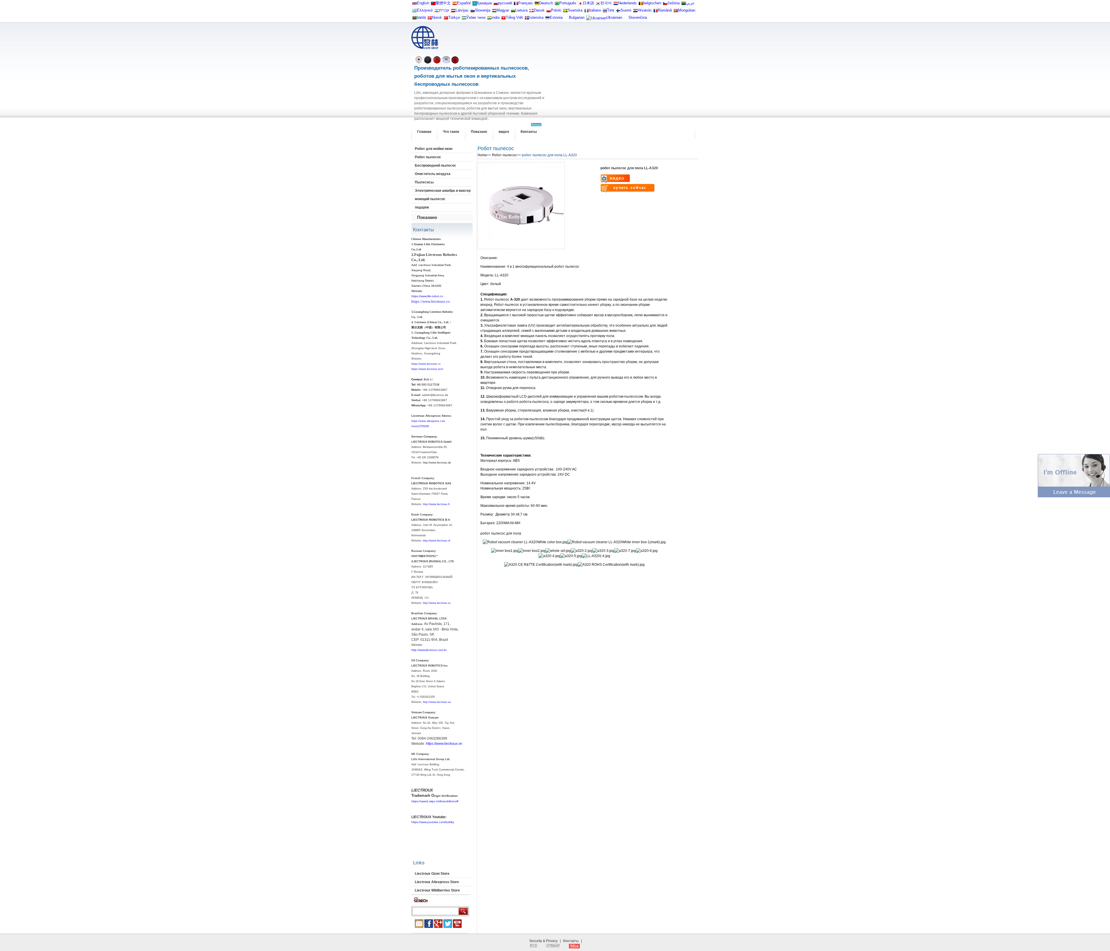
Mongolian (686, 10)
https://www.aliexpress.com (428, 421)
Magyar (503, 10)
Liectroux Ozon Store (432, 874)
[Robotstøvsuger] (531, 12)
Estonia (556, 17)
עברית (444, 10)
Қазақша (484, 3)
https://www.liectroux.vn (444, 744)
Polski (556, 10)
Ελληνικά (425, 10)
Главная (424, 132)
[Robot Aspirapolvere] (586, 12)
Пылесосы (424, 182)
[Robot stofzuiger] (615, 4)
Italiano (595, 10)
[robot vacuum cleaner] (414, 4)
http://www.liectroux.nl (436, 540)
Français (525, 3)
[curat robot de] (655, 12)
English (423, 3)
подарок (422, 207)
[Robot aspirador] (454, 4)
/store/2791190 (420, 426)
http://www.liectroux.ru (436, 603)
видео (504, 132)
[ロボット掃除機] (580, 4)
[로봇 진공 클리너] (598, 4)
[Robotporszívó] (494, 12)
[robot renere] (430, 19)
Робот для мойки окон (433, 149)
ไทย (610, 10)
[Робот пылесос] (474, 4)
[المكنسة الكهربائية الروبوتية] (683, 4)
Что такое (451, 132)
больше (536, 124)
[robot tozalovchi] (464, 19)
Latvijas (462, 10)
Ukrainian (614, 17)
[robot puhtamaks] (547, 19)
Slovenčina (637, 17)
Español (464, 3)
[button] (1074, 496)
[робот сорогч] (676, 12)
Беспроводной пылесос (435, 165)
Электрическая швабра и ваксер (443, 191)
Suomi (626, 10)
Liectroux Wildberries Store (437, 890)
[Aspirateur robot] (516, 4)
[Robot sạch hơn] (503, 19)
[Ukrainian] (596, 19)
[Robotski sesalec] (472, 12)
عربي (690, 3)
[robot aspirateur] (641, 4)
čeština (673, 3)
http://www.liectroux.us (437, 702)
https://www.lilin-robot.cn (427, 296)
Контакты (529, 132)
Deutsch (546, 3)
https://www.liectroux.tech (427, 369)
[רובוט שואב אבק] (436, 12)
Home (482, 155)
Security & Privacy (543, 941)
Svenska (575, 10)
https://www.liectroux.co (430, 301)
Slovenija (482, 10)
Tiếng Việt (514, 17)
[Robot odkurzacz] (548, 12)
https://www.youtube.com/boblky (432, 822)
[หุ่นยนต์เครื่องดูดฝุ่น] (605, 12)
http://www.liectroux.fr (436, 504)
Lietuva (521, 10)
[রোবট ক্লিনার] (414, 19)
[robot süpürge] (446, 19)
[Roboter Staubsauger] (536, 4)
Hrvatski (645, 10)
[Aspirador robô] (557, 4)
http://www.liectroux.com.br (429, 650)
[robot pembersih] (489, 19)
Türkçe (454, 17)
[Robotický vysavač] (665, 4)
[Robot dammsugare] (565, 12)
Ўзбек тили (475, 17)
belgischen (652, 3)
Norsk (437, 17)
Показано (479, 132)
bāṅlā (421, 17)
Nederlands (627, 3)
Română (665, 10)
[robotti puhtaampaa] (618, 12)
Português (567, 3)
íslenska (536, 17)
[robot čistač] (635, 12)
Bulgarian (576, 17)
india (496, 17)
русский (505, 3)
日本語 (588, 3)
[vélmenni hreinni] (527, 19)
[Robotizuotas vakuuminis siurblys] (513, 12)
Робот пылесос (428, 157)
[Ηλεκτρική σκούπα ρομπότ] (414, 12)
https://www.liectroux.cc (426, 363)
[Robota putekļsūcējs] (453, 12)
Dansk (539, 10)
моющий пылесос (430, 199)
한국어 (606, 3)
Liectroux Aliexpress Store (437, 882)
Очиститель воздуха (432, 174)
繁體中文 (443, 3)
